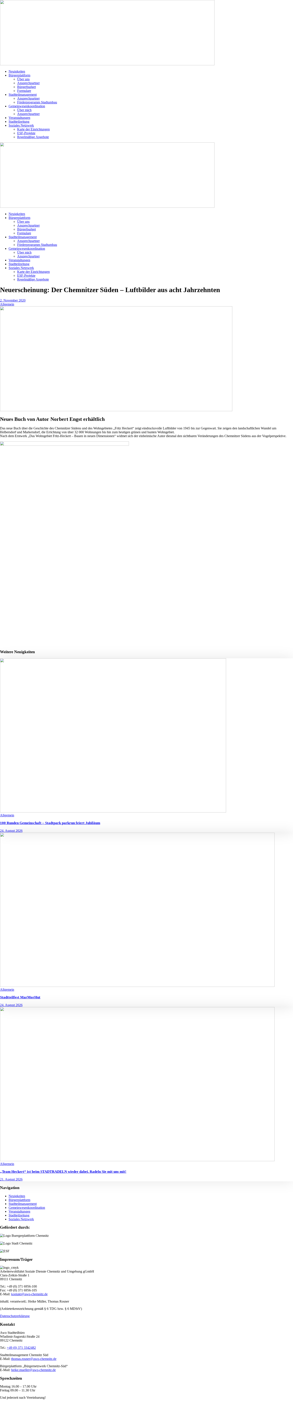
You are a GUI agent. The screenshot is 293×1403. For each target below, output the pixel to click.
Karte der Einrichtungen (33, 129)
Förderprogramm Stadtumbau (37, 102)
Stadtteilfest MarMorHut (20, 997)
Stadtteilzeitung (19, 121)
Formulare (24, 91)
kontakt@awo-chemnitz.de (29, 1294)
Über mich (24, 110)
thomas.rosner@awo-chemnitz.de (33, 1359)
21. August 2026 (11, 1179)
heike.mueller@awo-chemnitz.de (33, 1370)
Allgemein (7, 304)
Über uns (23, 79)
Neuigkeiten (17, 71)
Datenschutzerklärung (15, 1316)
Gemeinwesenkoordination (27, 106)
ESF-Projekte (26, 133)
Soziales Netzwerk (21, 125)
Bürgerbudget (26, 87)
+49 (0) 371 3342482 (21, 1347)
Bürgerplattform (19, 75)
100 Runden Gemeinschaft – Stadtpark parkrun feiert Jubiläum (50, 823)
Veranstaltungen (19, 118)
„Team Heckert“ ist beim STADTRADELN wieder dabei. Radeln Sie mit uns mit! (63, 1172)
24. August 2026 (11, 830)
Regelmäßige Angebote (33, 137)
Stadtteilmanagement (23, 94)
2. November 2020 (13, 300)
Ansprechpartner (28, 83)
